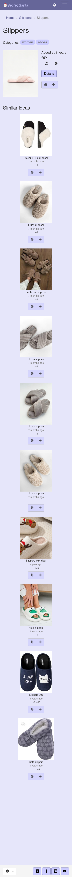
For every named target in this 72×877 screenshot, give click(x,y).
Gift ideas (25, 17)
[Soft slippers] (36, 738)
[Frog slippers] (36, 604)
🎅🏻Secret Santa (15, 5)
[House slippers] (36, 336)
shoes (42, 42)
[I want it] (54, 84)
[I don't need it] (45, 84)
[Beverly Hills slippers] (36, 134)
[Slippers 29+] (36, 671)
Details (49, 73)
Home (10, 17)
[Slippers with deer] (36, 537)
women (27, 42)
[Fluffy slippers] (36, 202)
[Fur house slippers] (36, 269)
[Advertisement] (36, 821)
